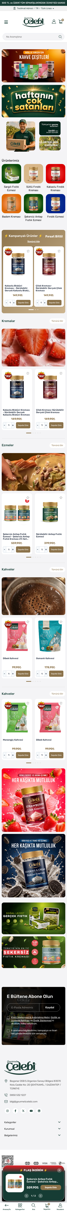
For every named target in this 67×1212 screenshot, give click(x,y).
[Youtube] (31, 1111)
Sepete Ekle (23, 303)
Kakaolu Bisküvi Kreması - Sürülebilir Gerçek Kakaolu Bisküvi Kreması (18, 288)
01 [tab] (31, 309)
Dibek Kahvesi (10, 658)
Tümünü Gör (33, 241)
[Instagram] (7, 1111)
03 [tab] (37, 309)
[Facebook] (15, 1111)
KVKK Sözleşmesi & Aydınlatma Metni (30, 1017)
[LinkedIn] (39, 1111)
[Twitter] (23, 1111)
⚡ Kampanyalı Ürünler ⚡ (23, 236)
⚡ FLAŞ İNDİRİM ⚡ (33, 1170)
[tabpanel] (33, 66)
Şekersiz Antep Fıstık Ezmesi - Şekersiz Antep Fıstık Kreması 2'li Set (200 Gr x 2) (43, 1180)
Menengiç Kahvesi (13, 740)
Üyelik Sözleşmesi (42, 1020)
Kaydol (49, 1007)
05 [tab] (40, 557)
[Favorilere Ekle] (28, 251)
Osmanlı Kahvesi (45, 658)
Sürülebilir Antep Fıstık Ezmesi (49, 535)
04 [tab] (37, 557)
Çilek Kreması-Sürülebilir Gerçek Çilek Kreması (49, 288)
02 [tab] (35, 309)
